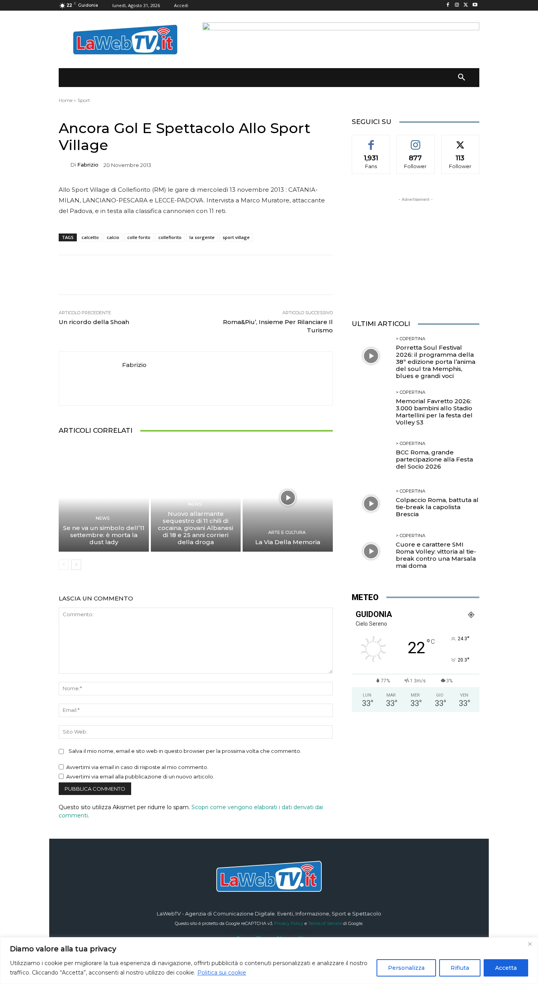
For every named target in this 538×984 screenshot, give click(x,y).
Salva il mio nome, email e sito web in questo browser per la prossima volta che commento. (185, 751)
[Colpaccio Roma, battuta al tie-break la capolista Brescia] (371, 503)
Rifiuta (460, 967)
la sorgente (202, 237)
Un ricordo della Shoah (94, 322)
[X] (465, 5)
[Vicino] (529, 944)
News (102, 518)
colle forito (138, 237)
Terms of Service (325, 923)
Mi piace (371, 140)
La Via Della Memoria (287, 542)
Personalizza (406, 967)
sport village (236, 237)
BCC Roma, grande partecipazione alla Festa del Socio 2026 (434, 459)
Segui (415, 140)
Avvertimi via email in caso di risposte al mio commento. (137, 767)
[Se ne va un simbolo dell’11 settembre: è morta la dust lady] (104, 497)
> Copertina (410, 339)
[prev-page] (64, 565)
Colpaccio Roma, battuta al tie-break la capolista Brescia (437, 507)
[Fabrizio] (64, 165)
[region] (269, 960)
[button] (461, 77)
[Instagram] (457, 5)
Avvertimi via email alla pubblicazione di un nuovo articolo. (140, 776)
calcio (113, 237)
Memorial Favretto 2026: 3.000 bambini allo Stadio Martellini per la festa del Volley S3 (434, 411)
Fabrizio (87, 164)
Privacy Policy (288, 923)
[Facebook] (448, 5)
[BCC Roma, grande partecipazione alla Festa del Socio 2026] (371, 456)
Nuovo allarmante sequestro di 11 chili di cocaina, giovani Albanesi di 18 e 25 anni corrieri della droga (195, 528)
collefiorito (170, 237)
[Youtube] (474, 5)
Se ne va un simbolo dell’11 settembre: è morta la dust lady (104, 535)
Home (65, 100)
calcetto (90, 237)
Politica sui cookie (221, 972)
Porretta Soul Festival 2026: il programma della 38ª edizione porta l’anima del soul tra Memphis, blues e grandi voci (435, 362)
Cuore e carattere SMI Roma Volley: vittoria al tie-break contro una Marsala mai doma (436, 555)
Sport (84, 100)
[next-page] (76, 565)
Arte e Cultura (287, 532)
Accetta (506, 967)
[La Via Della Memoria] (288, 497)
